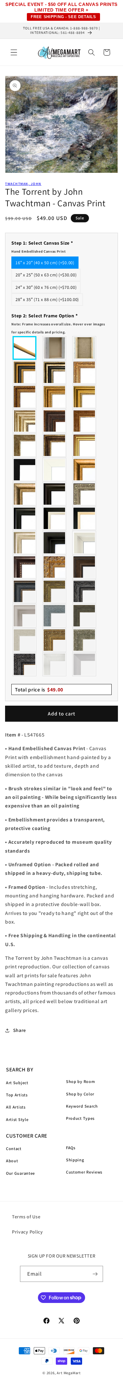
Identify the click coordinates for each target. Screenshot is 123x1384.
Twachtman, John (23, 183)
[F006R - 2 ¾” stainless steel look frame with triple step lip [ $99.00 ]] (24, 615)
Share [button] (19, 1030)
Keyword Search (82, 1106)
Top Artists (17, 1095)
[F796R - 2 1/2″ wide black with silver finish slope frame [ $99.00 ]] (54, 518)
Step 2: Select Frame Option (58, 323)
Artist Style (17, 1119)
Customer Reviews (84, 1172)
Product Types (80, 1118)
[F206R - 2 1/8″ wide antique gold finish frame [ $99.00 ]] (84, 421)
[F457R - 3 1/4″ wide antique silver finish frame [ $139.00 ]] (24, 494)
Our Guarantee (20, 1173)
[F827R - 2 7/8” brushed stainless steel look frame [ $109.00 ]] (84, 664)
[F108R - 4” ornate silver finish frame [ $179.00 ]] (84, 640)
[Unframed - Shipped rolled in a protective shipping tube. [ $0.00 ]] (24, 348)
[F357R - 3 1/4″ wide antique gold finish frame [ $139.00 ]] (84, 469)
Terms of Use (26, 1217)
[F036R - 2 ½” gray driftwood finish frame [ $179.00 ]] (54, 615)
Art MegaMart (69, 1372)
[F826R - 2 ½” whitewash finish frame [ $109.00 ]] (24, 640)
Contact (13, 1148)
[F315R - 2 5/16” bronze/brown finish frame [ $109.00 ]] (84, 567)
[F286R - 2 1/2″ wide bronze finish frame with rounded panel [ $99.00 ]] (54, 445)
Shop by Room (80, 1081)
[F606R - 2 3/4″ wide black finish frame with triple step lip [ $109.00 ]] (24, 518)
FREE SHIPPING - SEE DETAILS (63, 17)
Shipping (75, 1160)
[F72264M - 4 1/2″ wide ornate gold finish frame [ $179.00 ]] (54, 567)
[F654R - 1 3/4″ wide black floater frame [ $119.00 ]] (54, 542)
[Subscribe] (95, 1274)
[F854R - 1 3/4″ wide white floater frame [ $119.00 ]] (84, 542)
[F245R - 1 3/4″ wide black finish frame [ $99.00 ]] (24, 469)
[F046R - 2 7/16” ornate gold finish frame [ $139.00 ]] (54, 591)
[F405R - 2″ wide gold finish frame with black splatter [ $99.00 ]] (84, 445)
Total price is (39, 689)
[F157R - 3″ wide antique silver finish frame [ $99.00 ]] (24, 421)
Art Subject (17, 1082)
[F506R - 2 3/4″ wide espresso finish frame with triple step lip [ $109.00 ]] (54, 494)
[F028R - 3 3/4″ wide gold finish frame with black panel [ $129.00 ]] (24, 372)
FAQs (71, 1147)
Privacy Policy (27, 1232)
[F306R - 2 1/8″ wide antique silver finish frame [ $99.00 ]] (24, 445)
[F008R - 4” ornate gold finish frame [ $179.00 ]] (54, 640)
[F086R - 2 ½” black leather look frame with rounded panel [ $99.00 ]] (24, 591)
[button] (13, 52)
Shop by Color (80, 1094)
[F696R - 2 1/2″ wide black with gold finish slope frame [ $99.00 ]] (84, 518)
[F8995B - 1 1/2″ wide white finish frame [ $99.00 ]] (54, 469)
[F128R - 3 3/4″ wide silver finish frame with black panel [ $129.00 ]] (54, 372)
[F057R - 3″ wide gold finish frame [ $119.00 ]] (84, 396)
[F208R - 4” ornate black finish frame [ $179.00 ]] (24, 664)
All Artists (16, 1107)
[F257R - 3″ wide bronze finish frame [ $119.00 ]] (54, 396)
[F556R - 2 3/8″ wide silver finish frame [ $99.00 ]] (84, 494)
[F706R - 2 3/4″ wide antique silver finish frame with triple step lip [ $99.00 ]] (24, 542)
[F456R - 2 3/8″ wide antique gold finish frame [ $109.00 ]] (84, 372)
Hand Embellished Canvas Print (38, 251)
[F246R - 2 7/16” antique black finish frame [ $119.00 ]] (84, 591)
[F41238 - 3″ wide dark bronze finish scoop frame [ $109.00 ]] (24, 567)
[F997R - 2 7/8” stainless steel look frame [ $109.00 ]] (54, 664)
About (12, 1160)
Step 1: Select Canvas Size (42, 247)
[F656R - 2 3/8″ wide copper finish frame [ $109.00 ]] (24, 396)
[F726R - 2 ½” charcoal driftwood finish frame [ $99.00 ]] (84, 615)
